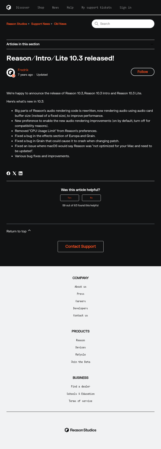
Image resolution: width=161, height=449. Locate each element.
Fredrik (23, 70)
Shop (41, 7)
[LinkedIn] (20, 173)
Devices (80, 347)
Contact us (80, 315)
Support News (40, 24)
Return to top (16, 231)
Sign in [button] (125, 7)
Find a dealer (80, 386)
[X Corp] (14, 173)
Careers (80, 301)
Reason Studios (16, 24)
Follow (143, 72)
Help (70, 7)
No (91, 197)
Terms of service (80, 401)
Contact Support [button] (80, 246)
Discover (23, 7)
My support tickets (97, 7)
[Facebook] (8, 173)
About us (80, 286)
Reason (80, 340)
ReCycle (80, 354)
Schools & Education (81, 394)
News (55, 7)
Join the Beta (80, 362)
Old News (60, 24)
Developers (80, 308)
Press (80, 294)
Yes (69, 197)
